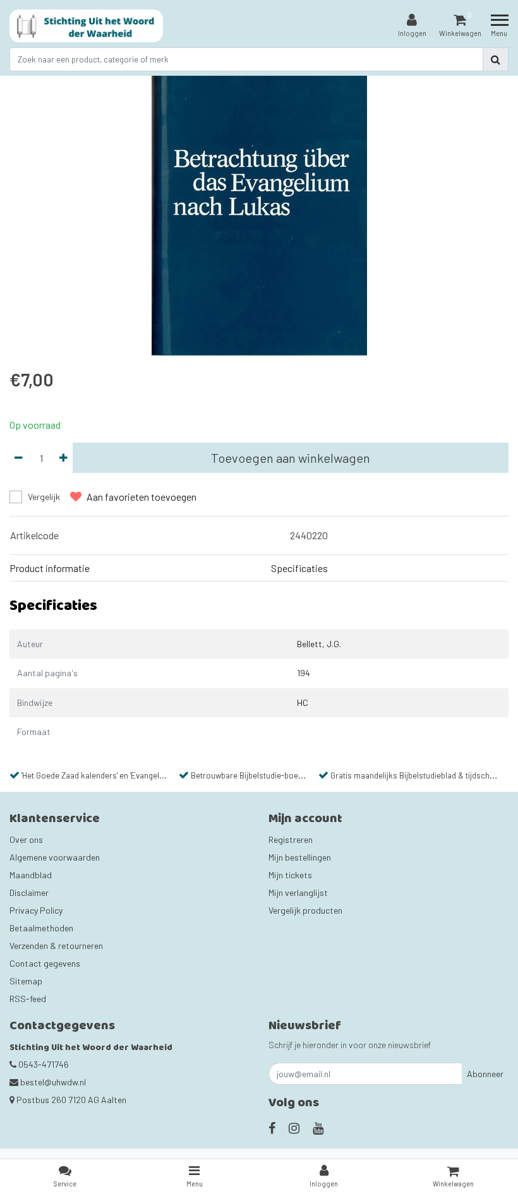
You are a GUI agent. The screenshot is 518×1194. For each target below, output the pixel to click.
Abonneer (485, 1073)
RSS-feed (27, 998)
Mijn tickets (290, 874)
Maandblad (30, 874)
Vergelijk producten (305, 910)
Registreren (290, 839)
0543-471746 (42, 1064)
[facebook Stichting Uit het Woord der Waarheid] (271, 1127)
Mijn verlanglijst (298, 892)
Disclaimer (29, 892)
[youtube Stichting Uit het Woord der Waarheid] (318, 1127)
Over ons (26, 839)
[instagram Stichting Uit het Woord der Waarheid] (294, 1127)
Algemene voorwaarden (54, 857)
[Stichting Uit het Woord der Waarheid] (86, 25)
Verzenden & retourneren (56, 945)
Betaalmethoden (41, 927)
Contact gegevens (44, 963)
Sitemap (25, 981)
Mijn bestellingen (299, 857)
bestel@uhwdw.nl (53, 1082)
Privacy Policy (36, 910)
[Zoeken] (495, 59)
